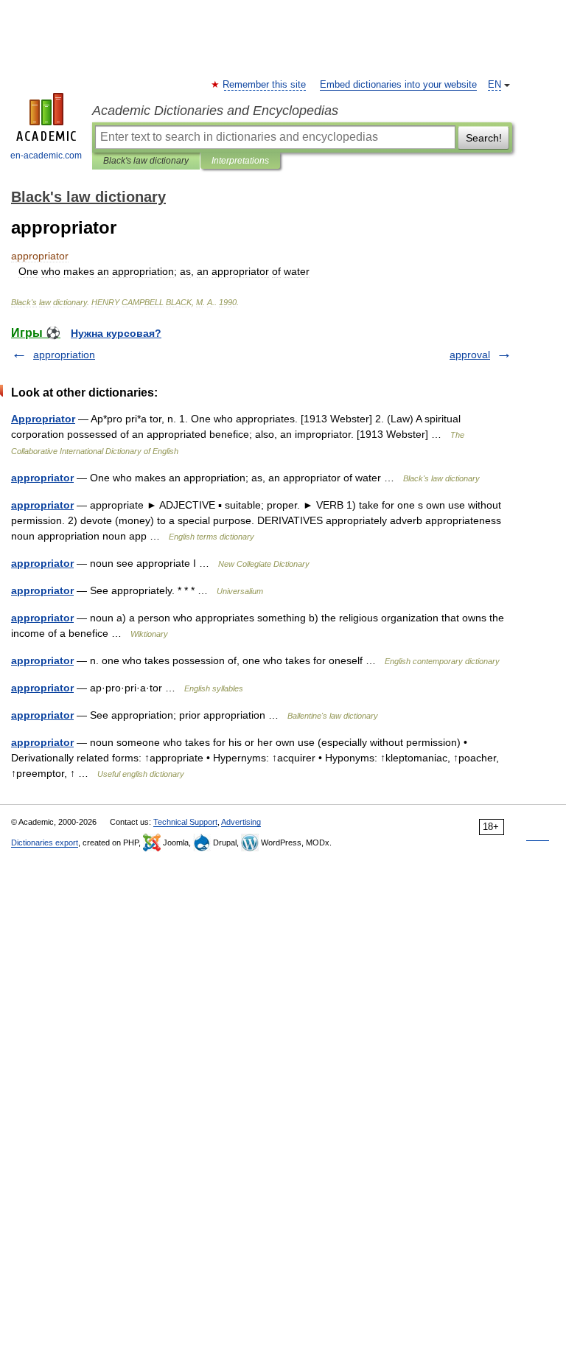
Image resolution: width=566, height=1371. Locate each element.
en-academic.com (46, 155)
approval (470, 354)
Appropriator (43, 419)
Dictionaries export (44, 842)
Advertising (241, 821)
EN (494, 85)
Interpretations (240, 161)
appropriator (42, 478)
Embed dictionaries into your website (398, 85)
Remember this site (265, 85)
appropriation (64, 354)
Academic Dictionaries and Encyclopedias (215, 110)
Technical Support (185, 821)
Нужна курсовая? (116, 333)
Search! (484, 138)
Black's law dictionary (146, 161)
